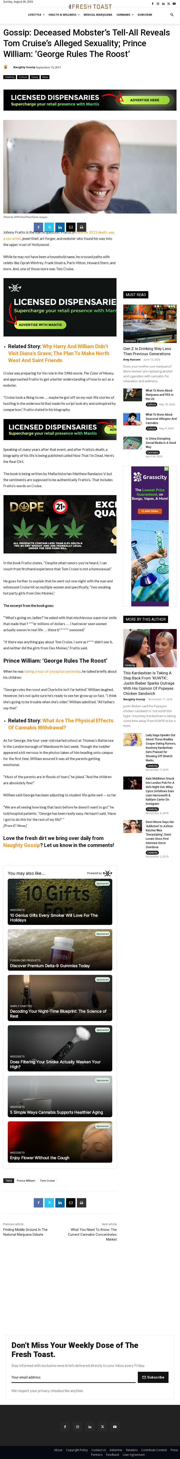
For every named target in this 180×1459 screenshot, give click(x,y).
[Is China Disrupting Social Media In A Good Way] (132, 443)
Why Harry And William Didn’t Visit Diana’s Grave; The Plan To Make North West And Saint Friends (58, 353)
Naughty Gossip (24, 67)
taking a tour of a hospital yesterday (52, 671)
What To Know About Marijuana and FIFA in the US (159, 395)
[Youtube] (115, 1426)
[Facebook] (38, 227)
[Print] (81, 227)
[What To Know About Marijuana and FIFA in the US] (132, 395)
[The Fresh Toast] (90, 6)
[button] (172, 15)
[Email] (70, 227)
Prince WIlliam (26, 1180)
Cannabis (130, 341)
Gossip (34, 77)
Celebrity (10, 77)
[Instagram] (77, 1426)
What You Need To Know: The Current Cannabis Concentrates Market (92, 1235)
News (45, 77)
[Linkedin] (60, 227)
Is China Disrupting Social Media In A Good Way (161, 443)
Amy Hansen (132, 359)
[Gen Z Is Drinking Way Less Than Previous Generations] (150, 323)
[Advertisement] (150, 258)
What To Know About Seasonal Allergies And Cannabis (161, 419)
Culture (23, 77)
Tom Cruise (47, 1180)
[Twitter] (49, 227)
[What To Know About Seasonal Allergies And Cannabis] (132, 419)
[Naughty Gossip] (6, 67)
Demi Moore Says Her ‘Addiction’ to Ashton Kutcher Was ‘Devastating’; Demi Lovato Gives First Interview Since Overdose (160, 834)
